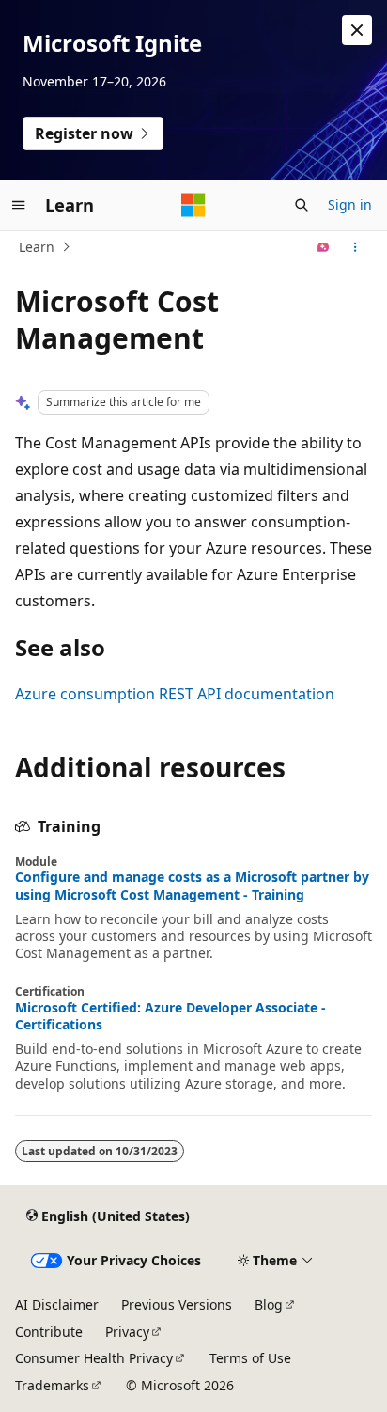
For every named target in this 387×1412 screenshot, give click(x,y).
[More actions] (355, 247)
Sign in (350, 204)
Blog (269, 1304)
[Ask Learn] (323, 247)
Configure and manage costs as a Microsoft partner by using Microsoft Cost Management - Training (192, 885)
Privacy (127, 1332)
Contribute (49, 1332)
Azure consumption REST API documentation (174, 693)
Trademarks (52, 1385)
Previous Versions (176, 1304)
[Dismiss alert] (357, 30)
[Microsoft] (193, 205)
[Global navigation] (19, 205)
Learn (36, 247)
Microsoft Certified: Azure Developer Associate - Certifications (170, 1016)
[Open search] (301, 205)
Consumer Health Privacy (94, 1358)
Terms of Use (250, 1358)
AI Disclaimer (57, 1304)
